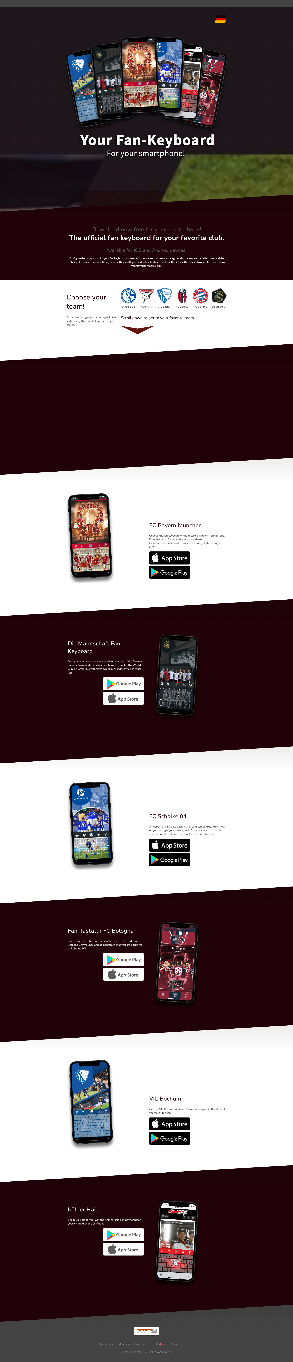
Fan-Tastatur (107, 1344)
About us (177, 1344)
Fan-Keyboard (158, 1344)
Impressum (140, 1344)
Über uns (124, 1344)
